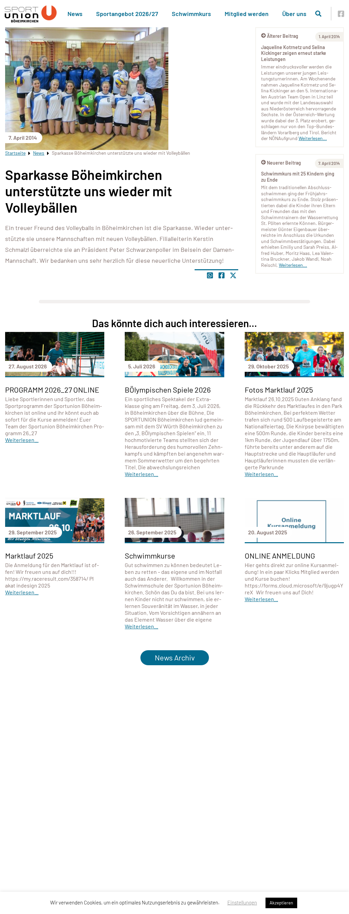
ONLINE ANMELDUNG (280, 555)
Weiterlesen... (313, 138)
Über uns (294, 13)
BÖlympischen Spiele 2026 (168, 389)
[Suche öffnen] (318, 13)
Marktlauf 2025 (29, 555)
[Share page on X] (233, 275)
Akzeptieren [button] (281, 902)
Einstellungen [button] (242, 902)
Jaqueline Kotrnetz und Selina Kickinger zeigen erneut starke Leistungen (293, 53)
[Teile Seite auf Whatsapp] (210, 275)
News (74, 13)
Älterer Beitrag (282, 36)
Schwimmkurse (150, 555)
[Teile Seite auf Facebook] (221, 275)
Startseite (15, 153)
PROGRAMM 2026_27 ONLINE (52, 389)
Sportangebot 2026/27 (127, 13)
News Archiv (175, 657)
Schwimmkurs (191, 13)
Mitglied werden (247, 13)
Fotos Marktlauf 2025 (279, 389)
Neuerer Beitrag (284, 163)
